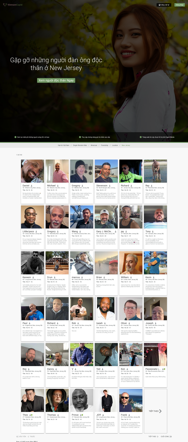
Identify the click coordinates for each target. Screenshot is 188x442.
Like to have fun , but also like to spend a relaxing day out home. (130, 285)
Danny (50, 369)
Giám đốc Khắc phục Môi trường (155, 376)
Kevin (148, 277)
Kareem (27, 277)
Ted (98, 369)
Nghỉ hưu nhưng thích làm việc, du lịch (105, 285)
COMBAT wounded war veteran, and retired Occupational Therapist (155, 332)
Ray (147, 185)
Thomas (51, 415)
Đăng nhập (179, 5)
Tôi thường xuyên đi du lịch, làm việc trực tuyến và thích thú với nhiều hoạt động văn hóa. (32, 424)
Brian (99, 277)
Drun (49, 277)
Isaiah (99, 323)
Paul (25, 323)
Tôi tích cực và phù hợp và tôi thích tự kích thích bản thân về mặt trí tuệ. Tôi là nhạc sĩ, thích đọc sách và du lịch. (105, 425)
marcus (76, 277)
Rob (74, 323)
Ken (123, 369)
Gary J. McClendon (104, 231)
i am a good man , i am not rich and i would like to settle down (105, 377)
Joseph (149, 323)
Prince (75, 415)
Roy (24, 369)
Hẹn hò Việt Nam (63, 145)
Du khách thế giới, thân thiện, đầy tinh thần (82, 377)
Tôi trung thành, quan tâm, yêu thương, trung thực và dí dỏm (56, 377)
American (94, 145)
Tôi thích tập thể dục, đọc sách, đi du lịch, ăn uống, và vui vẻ (105, 331)
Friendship (104, 145)
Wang (75, 231)
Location (115, 145)
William (125, 277)
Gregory (76, 185)
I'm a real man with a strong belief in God (31, 377)
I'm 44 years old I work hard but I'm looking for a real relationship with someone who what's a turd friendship (81, 425)
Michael (51, 185)
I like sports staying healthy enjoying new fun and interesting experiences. (131, 332)
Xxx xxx (74, 331)
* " (48, 422)
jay (122, 231)
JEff (98, 415)
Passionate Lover (153, 369)
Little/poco (28, 231)
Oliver (124, 323)
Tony (148, 231)
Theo (25, 415)
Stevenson (101, 185)
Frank (124, 415)
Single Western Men (80, 145)
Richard (125, 185)
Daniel (26, 185)
